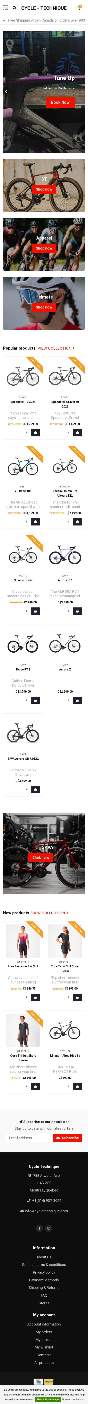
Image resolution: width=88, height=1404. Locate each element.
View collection (55, 348)
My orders (44, 1332)
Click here (40, 857)
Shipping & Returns (44, 1287)
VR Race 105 (23, 491)
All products (44, 1362)
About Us (44, 1257)
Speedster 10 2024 (23, 401)
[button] (6, 92)
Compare (44, 1355)
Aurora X (65, 669)
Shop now (44, 189)
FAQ (44, 1295)
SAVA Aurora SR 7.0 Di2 (23, 758)
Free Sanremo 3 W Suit (23, 966)
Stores (44, 1303)
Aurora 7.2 (65, 580)
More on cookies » (72, 1399)
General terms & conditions (44, 1264)
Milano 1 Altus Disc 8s (65, 1055)
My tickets (44, 1340)
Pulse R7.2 (23, 669)
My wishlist (44, 1347)
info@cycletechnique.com (46, 1211)
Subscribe (70, 1138)
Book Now (60, 102)
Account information (44, 1324)
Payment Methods (44, 1280)
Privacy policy (44, 1272)
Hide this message (48, 1399)
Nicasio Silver (23, 580)
